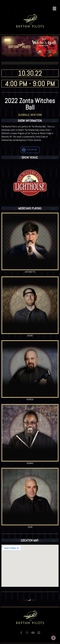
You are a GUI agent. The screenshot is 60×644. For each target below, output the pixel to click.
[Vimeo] (38, 632)
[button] (30, 9)
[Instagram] (27, 632)
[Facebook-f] (21, 632)
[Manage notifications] (53, 638)
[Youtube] (33, 632)
